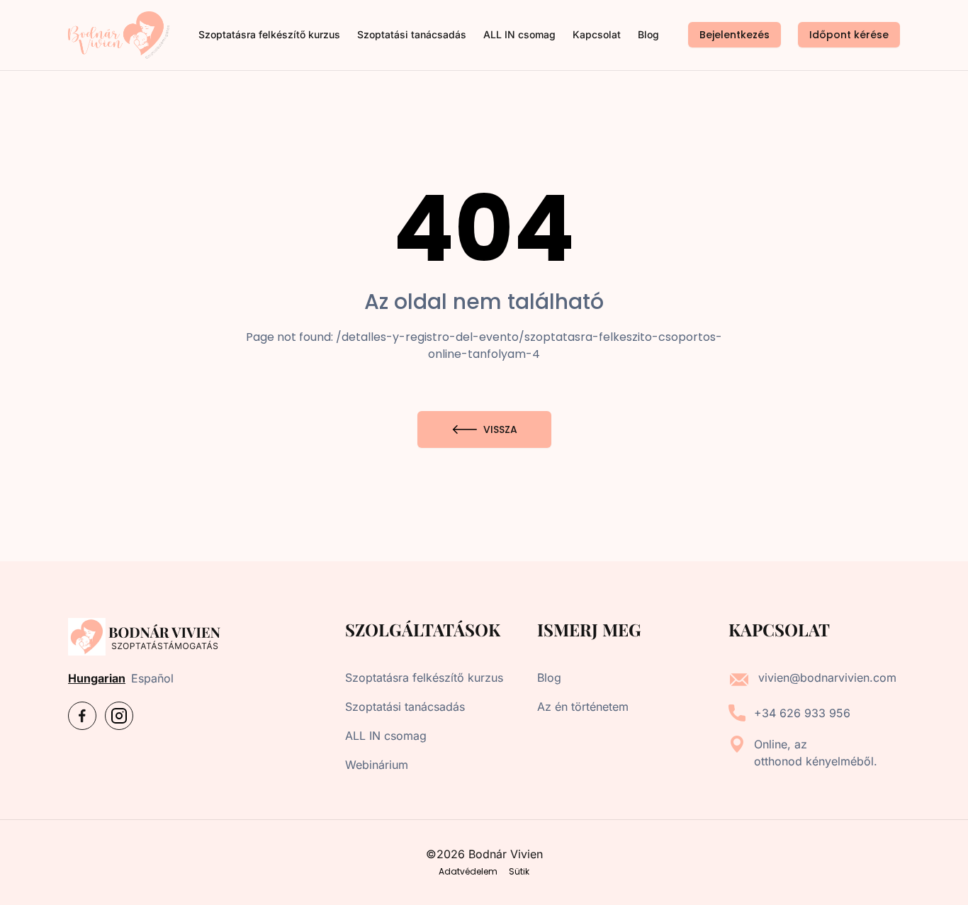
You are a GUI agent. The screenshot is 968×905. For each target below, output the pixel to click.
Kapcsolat (597, 34)
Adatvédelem (468, 871)
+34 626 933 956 (802, 713)
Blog (648, 34)
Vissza (500, 429)
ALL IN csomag (519, 34)
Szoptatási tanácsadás (411, 34)
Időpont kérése (849, 35)
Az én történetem (583, 706)
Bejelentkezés (734, 35)
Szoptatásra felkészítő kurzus (269, 34)
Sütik (519, 871)
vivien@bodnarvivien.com (827, 677)
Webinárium (376, 765)
